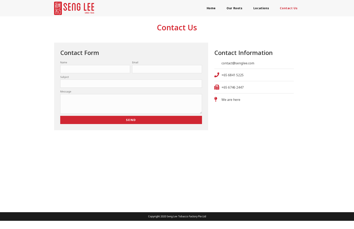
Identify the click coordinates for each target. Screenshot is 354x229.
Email (135, 62)
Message (65, 91)
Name (63, 62)
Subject (64, 77)
